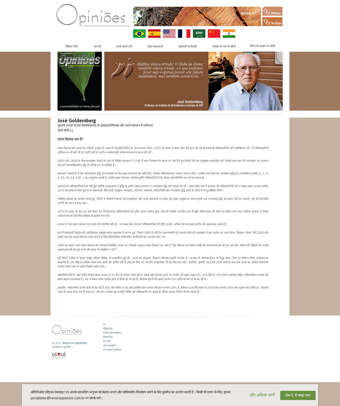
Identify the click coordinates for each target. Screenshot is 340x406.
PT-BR (139, 33)
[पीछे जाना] (272, 21)
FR (184, 33)
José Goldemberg (76, 120)
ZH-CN (214, 33)
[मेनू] (272, 11)
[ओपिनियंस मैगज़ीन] (93, 15)
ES (154, 33)
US (169, 33)
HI (229, 33)
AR (199, 33)
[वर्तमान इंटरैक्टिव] (59, 355)
